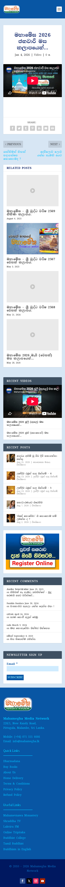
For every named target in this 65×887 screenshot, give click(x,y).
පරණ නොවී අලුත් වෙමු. (24, 617)
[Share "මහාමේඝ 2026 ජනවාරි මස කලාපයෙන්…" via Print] (52, 128)
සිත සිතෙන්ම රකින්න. (23, 639)
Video (37, 55)
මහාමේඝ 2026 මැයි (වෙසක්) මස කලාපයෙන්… (29, 356)
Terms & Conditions (16, 783)
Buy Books (10, 767)
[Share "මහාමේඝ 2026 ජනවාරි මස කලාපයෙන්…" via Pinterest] (32, 128)
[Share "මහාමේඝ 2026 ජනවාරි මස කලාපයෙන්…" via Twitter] (19, 128)
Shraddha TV (12, 821)
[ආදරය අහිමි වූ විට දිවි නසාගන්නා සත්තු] (11, 458)
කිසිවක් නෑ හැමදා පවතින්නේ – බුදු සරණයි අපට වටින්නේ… (29, 594)
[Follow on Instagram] (35, 881)
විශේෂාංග (21, 464)
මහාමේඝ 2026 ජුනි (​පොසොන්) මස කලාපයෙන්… (27, 434)
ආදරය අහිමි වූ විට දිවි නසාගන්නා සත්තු (37, 457)
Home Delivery (13, 778)
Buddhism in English (17, 849)
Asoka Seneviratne (18, 589)
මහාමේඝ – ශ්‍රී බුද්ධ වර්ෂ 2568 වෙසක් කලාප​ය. (31, 308)
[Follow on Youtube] (42, 881)
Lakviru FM (11, 826)
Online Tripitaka (14, 832)
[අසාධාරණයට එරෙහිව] (11, 504)
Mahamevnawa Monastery (20, 815)
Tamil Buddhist (13, 843)
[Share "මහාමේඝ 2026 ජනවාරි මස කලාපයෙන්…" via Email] (45, 128)
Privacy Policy (12, 789)
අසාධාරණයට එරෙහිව (29, 502)
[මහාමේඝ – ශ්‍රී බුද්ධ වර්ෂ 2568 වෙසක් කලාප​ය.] (32, 286)
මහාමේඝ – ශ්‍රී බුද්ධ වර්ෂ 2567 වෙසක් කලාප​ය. (31, 260)
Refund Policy (12, 795)
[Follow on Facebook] (22, 881)
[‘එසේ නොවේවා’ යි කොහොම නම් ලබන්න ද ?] (11, 518)
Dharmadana (11, 761)
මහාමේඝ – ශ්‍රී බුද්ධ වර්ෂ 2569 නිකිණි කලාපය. (31, 212)
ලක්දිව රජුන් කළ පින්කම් (45, 476)
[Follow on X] (29, 881)
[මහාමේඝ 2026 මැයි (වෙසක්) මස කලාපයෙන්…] (32, 334)
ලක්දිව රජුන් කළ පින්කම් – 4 (34, 473)
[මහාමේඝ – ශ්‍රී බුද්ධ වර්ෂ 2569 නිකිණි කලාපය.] (32, 190)
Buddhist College (14, 838)
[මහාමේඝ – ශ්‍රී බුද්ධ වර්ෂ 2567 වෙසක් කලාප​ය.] (32, 238)
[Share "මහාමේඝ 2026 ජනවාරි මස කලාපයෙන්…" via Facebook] (12, 128)
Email (12, 664)
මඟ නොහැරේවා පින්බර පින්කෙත (30, 628)
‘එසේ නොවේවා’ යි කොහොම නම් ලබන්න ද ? (36, 517)
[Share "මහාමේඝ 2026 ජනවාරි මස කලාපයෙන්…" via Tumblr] (25, 128)
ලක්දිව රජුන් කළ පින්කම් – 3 (34, 487)
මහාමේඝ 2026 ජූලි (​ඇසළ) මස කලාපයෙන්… (25, 423)
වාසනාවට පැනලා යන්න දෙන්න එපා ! (32, 606)
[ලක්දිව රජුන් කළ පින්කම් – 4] (11, 475)
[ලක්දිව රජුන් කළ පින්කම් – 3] (11, 490)
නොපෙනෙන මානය (41, 462)
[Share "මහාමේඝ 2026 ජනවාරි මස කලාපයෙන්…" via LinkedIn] (39, 128)
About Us (9, 772)
